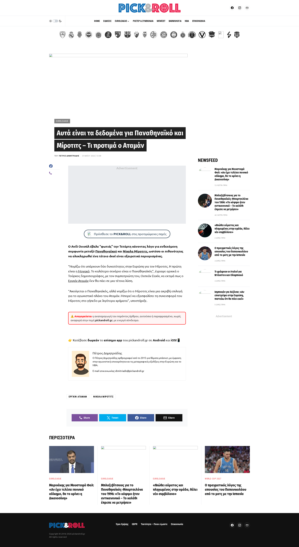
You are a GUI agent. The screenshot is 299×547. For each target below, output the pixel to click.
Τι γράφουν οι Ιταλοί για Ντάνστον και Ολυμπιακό (229, 273)
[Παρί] (192, 34)
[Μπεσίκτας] (236, 34)
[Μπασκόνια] (211, 34)
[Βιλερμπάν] (229, 34)
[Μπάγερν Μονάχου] (163, 34)
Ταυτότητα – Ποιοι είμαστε (154, 524)
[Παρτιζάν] (182, 34)
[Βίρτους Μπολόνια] (202, 34)
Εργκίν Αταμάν (78, 280)
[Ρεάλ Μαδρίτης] (71, 34)
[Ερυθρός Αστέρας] (136, 34)
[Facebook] (232, 7)
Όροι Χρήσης (122, 524)
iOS (173, 340)
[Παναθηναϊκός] (98, 34)
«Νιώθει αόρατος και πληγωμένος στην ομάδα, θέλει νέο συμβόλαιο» (232, 229)
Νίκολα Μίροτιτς (135, 251)
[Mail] (247, 7)
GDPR (134, 524)
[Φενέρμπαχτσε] (88, 34)
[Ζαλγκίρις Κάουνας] (118, 34)
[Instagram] (239, 7)
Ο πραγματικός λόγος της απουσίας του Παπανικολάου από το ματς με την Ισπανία (231, 251)
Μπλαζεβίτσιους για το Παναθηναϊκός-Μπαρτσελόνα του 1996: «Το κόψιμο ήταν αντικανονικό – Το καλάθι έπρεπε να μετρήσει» (231, 202)
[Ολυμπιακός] (63, 34)
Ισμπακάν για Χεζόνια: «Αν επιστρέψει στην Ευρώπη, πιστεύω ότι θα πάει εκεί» (229, 295)
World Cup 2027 (213, 479)
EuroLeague (62, 121)
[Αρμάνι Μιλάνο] (173, 34)
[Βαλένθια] (79, 34)
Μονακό (84, 271)
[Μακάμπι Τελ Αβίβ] (153, 34)
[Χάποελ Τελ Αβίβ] (108, 34)
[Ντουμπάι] (144, 34)
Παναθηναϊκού (106, 251)
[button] (55, 21)
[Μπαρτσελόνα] (127, 34)
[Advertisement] (127, 194)
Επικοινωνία (177, 524)
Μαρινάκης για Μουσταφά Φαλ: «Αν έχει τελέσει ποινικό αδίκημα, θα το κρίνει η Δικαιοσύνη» (231, 174)
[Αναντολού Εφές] (221, 34)
